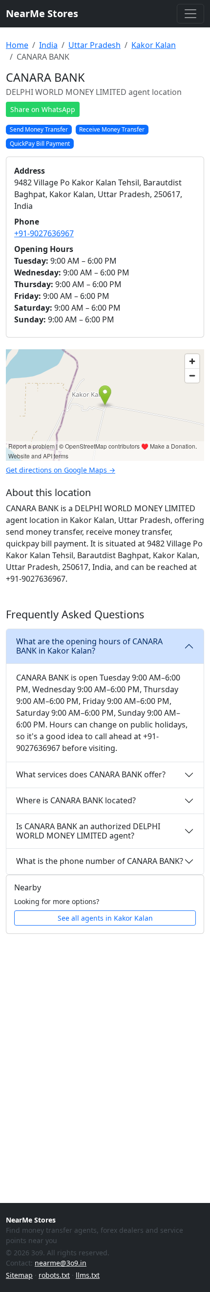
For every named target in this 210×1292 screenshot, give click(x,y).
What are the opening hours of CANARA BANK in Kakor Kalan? (89, 646)
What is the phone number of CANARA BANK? (99, 861)
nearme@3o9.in (60, 1263)
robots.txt (54, 1275)
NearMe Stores (42, 13)
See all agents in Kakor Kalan (105, 918)
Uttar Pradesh (94, 45)
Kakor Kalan (153, 45)
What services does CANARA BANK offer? (91, 774)
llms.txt (88, 1275)
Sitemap (19, 1275)
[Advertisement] (105, 1051)
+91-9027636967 (44, 233)
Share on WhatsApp (42, 109)
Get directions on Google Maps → (60, 470)
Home (17, 45)
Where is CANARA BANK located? (76, 800)
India (48, 45)
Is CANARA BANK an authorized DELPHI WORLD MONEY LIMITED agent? (88, 831)
